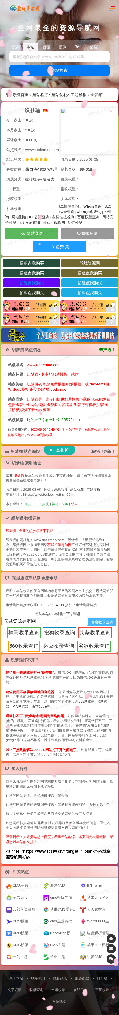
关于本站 (16, 978)
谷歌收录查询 (94, 646)
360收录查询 (24, 646)
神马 (55, 504)
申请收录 (58, 990)
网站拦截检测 (53, 222)
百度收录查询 (28, 222)
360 (37, 504)
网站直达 (34, 233)
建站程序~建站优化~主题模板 (59, 94)
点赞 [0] (62, 246)
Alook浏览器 (84, 702)
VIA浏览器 (20, 706)
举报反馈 (89, 233)
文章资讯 (14, 990)
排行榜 (102, 978)
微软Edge (39, 706)
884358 (86, 169)
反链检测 (75, 222)
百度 (27, 504)
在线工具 (80, 990)
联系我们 (38, 978)
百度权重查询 (88, 217)
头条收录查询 (95, 633)
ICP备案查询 (39, 217)
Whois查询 (92, 206)
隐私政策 (60, 978)
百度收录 (102, 990)
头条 (64, 504)
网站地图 (59, 1001)
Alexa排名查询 (89, 212)
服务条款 (82, 978)
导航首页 (20, 94)
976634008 (55, 605)
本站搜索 (59, 70)
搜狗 (45, 504)
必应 (74, 504)
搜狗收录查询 (59, 633)
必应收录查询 (58, 646)
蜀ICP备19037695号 (41, 169)
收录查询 (36, 990)
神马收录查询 (24, 633)
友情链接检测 (63, 217)
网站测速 (19, 217)
